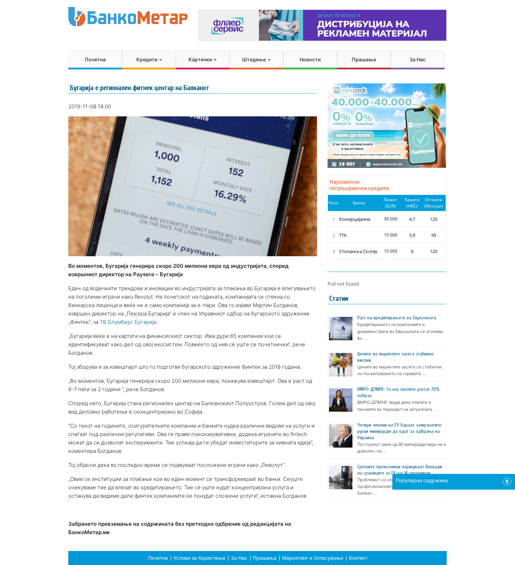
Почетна (95, 59)
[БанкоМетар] (127, 16)
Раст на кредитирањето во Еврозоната (396, 318)
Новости (310, 59)
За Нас (418, 59)
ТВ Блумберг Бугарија (128, 322)
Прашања (364, 59)
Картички (200, 59)
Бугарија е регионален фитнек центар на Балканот (139, 88)
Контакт (358, 558)
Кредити (147, 59)
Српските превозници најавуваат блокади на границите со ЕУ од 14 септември (399, 470)
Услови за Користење (199, 558)
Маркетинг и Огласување (312, 558)
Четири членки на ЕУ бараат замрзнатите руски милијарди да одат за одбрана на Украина (399, 431)
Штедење (254, 59)
